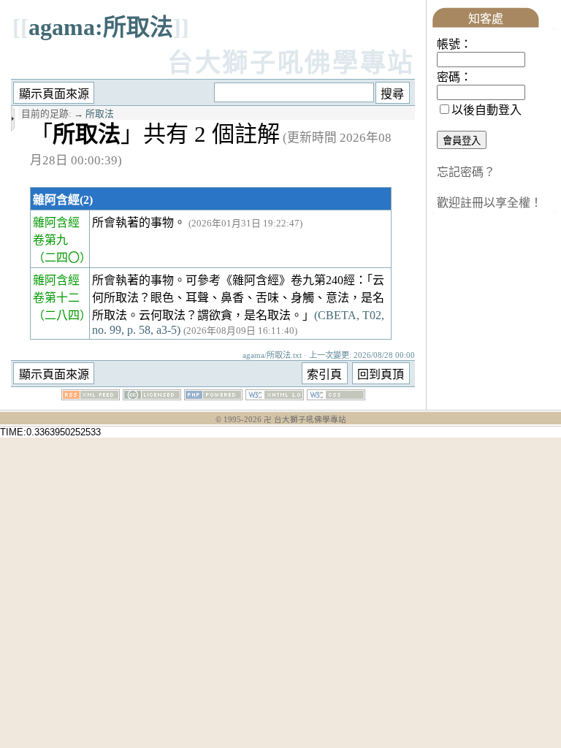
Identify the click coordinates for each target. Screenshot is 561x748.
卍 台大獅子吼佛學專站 (305, 420)
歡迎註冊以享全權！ (489, 202)
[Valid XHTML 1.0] (274, 396)
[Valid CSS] (336, 396)
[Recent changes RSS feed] (90, 396)
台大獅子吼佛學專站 (291, 63)
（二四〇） (62, 257)
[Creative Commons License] (152, 396)
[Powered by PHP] (213, 396)
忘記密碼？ (466, 172)
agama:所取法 (100, 27)
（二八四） (62, 315)
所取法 (99, 114)
